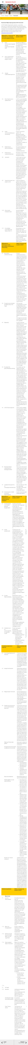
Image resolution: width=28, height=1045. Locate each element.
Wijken (11, 15)
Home (2, 15)
